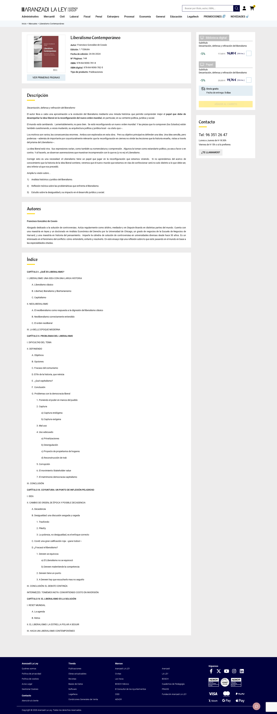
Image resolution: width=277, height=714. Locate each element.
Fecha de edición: (80, 54)
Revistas (72, 679)
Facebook (211, 671)
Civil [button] (62, 16)
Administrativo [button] (30, 16)
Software (72, 689)
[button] (214, 17)
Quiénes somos (29, 668)
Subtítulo (203, 43)
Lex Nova (119, 679)
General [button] (160, 16)
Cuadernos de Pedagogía (173, 684)
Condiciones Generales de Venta (83, 699)
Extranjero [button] (113, 16)
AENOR (118, 699)
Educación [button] (176, 16)
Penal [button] (99, 16)
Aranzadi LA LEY (122, 668)
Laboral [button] (74, 16)
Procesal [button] (129, 16)
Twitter (218, 671)
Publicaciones (74, 668)
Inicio (24, 24)
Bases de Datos (75, 684)
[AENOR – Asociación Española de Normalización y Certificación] (225, 686)
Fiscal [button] (87, 16)
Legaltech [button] (193, 16)
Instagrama (234, 671)
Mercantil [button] (49, 16)
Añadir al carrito (225, 104)
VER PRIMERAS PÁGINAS (46, 77)
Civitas (118, 673)
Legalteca (72, 694)
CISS (117, 694)
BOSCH (165, 679)
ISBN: (74, 63)
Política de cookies (30, 679)
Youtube (226, 671)
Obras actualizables (77, 673)
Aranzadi (166, 668)
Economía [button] (145, 16)
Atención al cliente (30, 700)
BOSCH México (122, 684)
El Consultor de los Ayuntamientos (130, 689)
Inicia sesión (244, 8)
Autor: (74, 45)
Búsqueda (236, 8)
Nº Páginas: (77, 58)
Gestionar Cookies (30, 689)
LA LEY (165, 673)
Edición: (75, 49)
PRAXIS (165, 689)
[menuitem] (30, 17)
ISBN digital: (77, 67)
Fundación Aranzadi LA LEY (174, 694)
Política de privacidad (31, 673)
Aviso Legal (27, 684)
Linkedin (241, 671)
